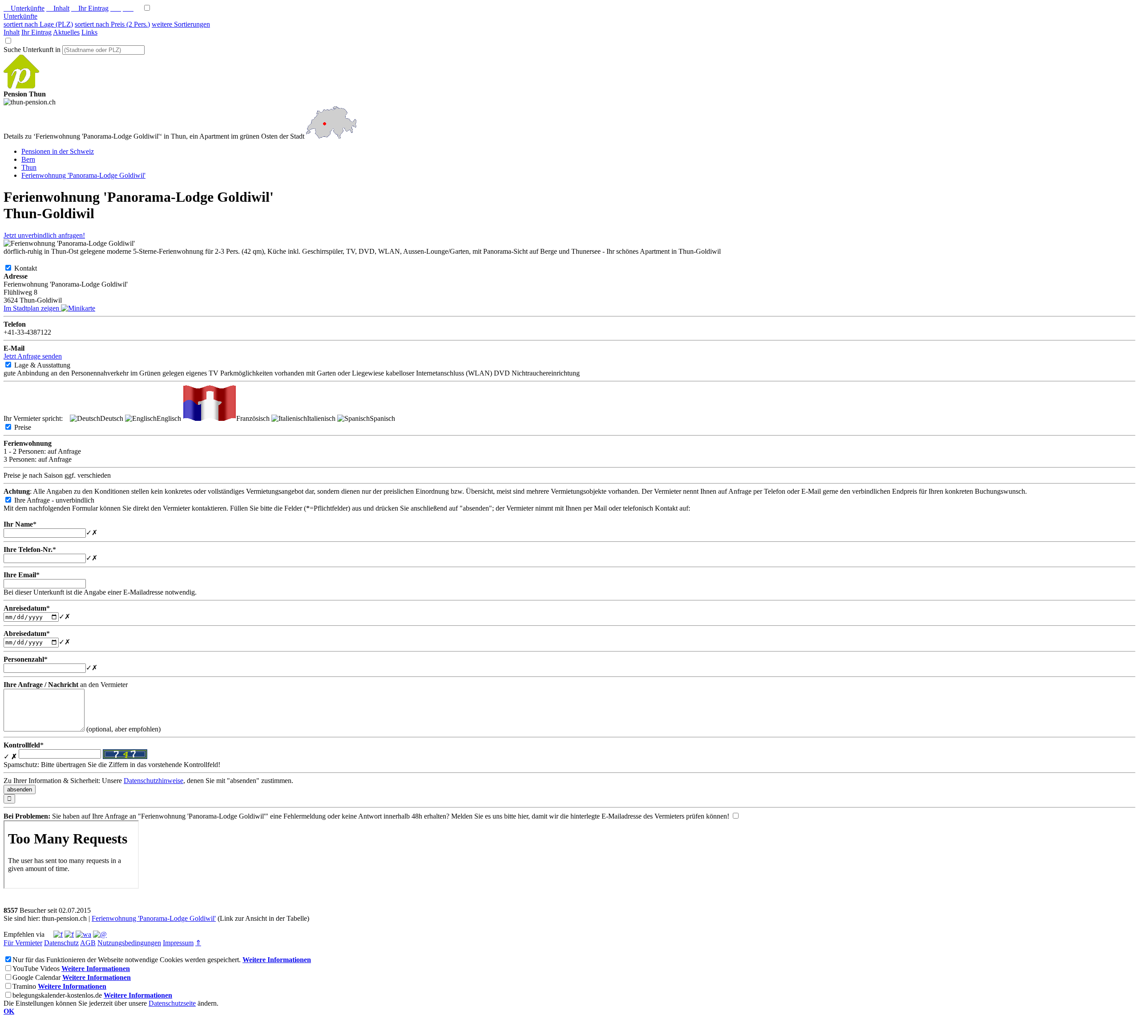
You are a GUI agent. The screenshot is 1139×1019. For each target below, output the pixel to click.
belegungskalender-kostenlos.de (57, 995)
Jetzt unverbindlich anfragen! (44, 235)
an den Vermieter (66, 684)
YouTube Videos (36, 968)
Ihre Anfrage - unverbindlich (61, 500)
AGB (88, 943)
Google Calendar (36, 977)
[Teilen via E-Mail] (100, 934)
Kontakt (32, 268)
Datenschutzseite (172, 1003)
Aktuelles (66, 32)
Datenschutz (61, 943)
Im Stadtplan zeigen (32, 308)
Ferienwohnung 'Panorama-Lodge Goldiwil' (154, 918)
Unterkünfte (24, 8)
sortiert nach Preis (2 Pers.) (112, 24)
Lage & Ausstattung (49, 365)
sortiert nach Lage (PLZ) (38, 24)
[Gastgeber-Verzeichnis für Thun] (21, 86)
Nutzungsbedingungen (129, 943)
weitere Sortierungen (181, 24)
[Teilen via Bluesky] (69, 934)
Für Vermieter (23, 943)
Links (89, 32)
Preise (29, 427)
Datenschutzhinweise (153, 780)
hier (523, 816)
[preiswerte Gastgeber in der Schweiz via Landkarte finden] (331, 136)
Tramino (24, 986)
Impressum (178, 943)
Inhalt (57, 8)
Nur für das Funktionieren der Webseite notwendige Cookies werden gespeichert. (126, 959)
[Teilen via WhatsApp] (83, 934)
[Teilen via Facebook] (58, 934)
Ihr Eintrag (90, 8)
